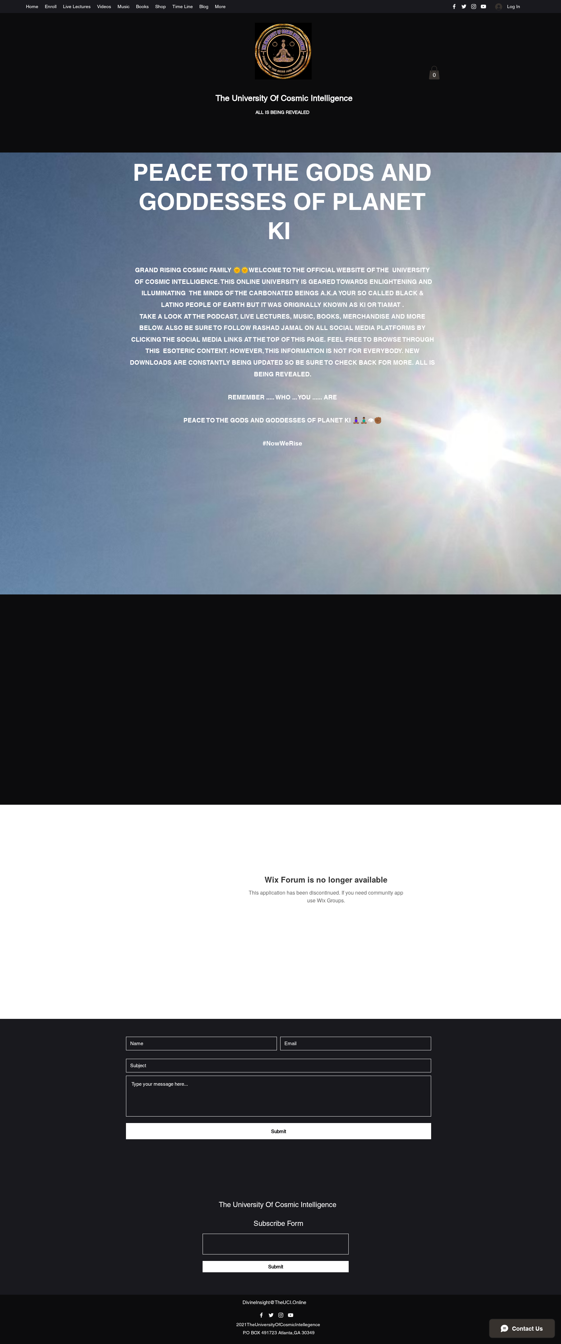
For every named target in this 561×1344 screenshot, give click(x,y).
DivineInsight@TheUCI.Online (274, 1302)
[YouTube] (483, 6)
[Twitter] (464, 6)
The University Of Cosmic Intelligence (285, 98)
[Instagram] (473, 6)
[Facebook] (454, 6)
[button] (434, 72)
